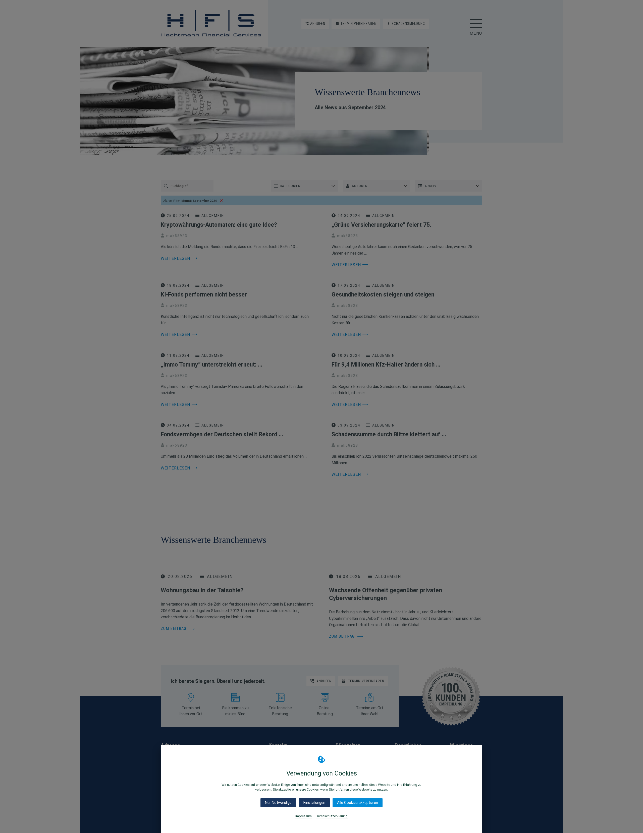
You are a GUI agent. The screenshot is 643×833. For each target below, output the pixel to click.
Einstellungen (314, 802)
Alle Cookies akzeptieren (357, 802)
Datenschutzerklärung (332, 816)
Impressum (303, 816)
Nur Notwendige (278, 802)
